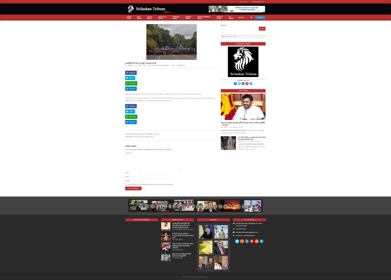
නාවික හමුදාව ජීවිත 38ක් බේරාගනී (147, 134)
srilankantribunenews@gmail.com (247, 232)
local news (164, 65)
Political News (188, 229)
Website (127, 180)
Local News (155, 65)
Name (127, 172)
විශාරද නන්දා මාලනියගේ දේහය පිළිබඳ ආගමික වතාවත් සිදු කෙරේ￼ (183, 246)
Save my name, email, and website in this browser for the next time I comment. (150, 184)
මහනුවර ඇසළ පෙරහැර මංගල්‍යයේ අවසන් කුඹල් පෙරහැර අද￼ (183, 235)
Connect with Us (243, 80)
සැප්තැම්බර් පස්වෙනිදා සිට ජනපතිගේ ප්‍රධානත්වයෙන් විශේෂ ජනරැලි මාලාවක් (181, 225)
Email (127, 177)
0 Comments (180, 65)
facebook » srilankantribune (245, 235)
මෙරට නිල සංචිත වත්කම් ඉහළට (143, 137)
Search (223, 25)
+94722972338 (241, 229)
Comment (128, 153)
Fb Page (260, 17)
